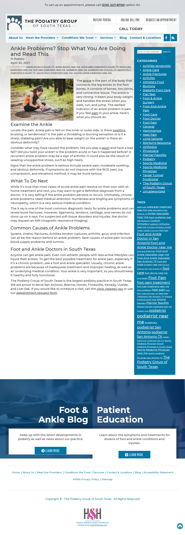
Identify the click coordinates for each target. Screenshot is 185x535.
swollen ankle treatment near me (93, 72)
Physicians (151, 151)
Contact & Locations (145, 37)
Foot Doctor (152, 118)
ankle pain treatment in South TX (100, 66)
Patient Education (120, 415)
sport (106, 148)
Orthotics (150, 147)
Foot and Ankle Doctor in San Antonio (149, 238)
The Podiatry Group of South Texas (153, 362)
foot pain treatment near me (49, 69)
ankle (87, 80)
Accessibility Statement (158, 472)
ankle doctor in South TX (40, 66)
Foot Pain (150, 122)
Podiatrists (151, 322)
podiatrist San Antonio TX (102, 69)
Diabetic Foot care (151, 231)
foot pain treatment (153, 282)
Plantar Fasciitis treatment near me (154, 306)
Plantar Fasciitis (154, 155)
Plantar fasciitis (157, 303)
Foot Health (142, 278)
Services (106, 37)
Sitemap (107, 479)
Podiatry (19, 58)
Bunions (149, 86)
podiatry (166, 337)
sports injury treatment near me (55, 72)
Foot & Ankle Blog (63, 415)
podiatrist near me (76, 69)
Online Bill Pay (130, 20)
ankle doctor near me (68, 66)
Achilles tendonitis (157, 66)
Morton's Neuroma (157, 143)
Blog (123, 37)
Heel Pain (150, 134)
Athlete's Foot (153, 82)
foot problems (144, 290)
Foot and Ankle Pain (146, 251)
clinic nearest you (110, 289)
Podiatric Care (142, 311)
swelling (119, 130)
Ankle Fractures (155, 74)
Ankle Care (151, 70)
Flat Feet (163, 230)
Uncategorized (154, 191)
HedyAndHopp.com (98, 525)
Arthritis (149, 78)
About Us (16, 37)
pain (94, 113)
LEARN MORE (52, 450)
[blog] (174, 37)
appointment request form (36, 293)
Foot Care (150, 114)
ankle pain (141, 207)
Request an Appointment (161, 20)
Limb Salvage (153, 139)
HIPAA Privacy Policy (86, 479)
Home (16, 472)
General (149, 126)
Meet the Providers (40, 37)
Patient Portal (102, 20)
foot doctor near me (156, 273)
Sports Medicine (155, 163)
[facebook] (167, 37)
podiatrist (157, 310)
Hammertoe (152, 130)
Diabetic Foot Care (156, 90)
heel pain (158, 290)
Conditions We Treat (78, 37)
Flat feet (149, 94)
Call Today (131, 29)
